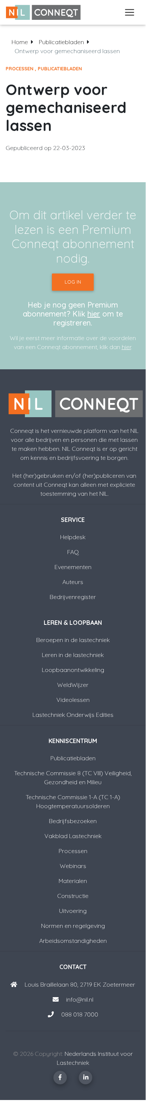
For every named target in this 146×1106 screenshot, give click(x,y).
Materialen (73, 881)
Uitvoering (73, 910)
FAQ (73, 552)
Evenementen (73, 567)
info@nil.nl (79, 999)
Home (20, 42)
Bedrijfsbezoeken (73, 821)
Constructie (72, 895)
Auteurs (72, 582)
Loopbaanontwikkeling (73, 669)
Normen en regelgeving (73, 925)
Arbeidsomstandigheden (73, 940)
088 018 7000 (79, 1014)
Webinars (73, 866)
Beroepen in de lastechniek (73, 640)
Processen (19, 68)
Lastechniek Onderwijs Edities (73, 714)
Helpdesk (73, 537)
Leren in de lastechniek (73, 655)
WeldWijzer (72, 684)
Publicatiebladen (61, 42)
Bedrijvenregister (73, 597)
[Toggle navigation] (129, 12)
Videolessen (73, 699)
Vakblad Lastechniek (73, 836)
